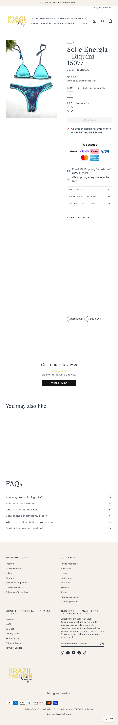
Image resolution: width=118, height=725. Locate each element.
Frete (69, 81)
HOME (35, 18)
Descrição (76, 190)
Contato (10, 578)
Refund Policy (12, 638)
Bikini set (93, 319)
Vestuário (65, 583)
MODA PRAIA (77, 18)
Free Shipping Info (82, 197)
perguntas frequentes (16, 583)
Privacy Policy (12, 634)
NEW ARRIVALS (47, 18)
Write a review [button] (59, 383)
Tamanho (84, 88)
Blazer (64, 573)
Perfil (8, 624)
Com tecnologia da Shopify (59, 714)
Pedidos (10, 620)
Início (69, 43)
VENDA (83, 23)
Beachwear (76, 319)
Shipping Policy (13, 643)
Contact (10, 629)
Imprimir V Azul (70, 109)
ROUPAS (61, 18)
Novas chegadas (69, 564)
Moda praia (66, 578)
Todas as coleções (70, 597)
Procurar (10, 564)
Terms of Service (14, 648)
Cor (78, 103)
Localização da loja (15, 587)
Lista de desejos (14, 569)
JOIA (33, 23)
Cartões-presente (69, 602)
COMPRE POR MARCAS (64, 23)
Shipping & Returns (83, 203)
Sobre (9, 573)
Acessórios (66, 569)
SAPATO (44, 23)
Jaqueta (65, 592)
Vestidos (65, 587)
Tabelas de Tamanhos (17, 592)
